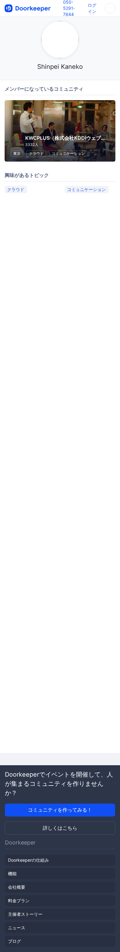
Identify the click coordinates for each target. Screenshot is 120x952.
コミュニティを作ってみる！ (60, 810)
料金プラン (19, 900)
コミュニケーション (68, 153)
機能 (12, 873)
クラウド (36, 153)
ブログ (14, 941)
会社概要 (16, 887)
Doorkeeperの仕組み (28, 860)
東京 (17, 153)
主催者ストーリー (25, 914)
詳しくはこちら (60, 828)
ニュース (16, 927)
